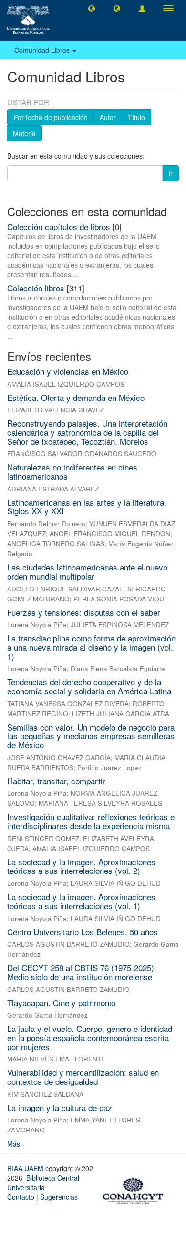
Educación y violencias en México (67, 371)
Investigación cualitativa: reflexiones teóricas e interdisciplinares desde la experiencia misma (91, 821)
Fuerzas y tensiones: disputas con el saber (83, 612)
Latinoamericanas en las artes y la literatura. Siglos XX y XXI (86, 506)
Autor (108, 117)
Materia (24, 133)
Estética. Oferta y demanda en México (76, 397)
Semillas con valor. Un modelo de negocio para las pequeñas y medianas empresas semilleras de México (91, 736)
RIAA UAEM (26, 1168)
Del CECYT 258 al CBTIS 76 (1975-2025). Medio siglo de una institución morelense (81, 971)
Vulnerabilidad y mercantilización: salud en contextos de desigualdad (83, 1076)
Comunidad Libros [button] (43, 50)
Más (13, 1144)
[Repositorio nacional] (136, 1189)
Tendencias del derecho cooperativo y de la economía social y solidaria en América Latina (89, 686)
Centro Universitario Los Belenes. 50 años (82, 932)
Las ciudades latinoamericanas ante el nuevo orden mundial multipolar (87, 571)
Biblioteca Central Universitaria (43, 1182)
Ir (170, 173)
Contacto (20, 1196)
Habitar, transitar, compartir (56, 781)
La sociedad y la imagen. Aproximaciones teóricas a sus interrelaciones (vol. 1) (81, 901)
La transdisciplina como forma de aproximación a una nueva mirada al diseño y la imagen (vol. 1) (91, 646)
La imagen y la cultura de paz (59, 1107)
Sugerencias (59, 1196)
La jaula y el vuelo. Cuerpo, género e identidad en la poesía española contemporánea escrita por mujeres (89, 1037)
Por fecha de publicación (50, 117)
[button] (91, 8)
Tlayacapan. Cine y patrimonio (61, 1003)
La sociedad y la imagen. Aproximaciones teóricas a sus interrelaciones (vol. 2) (81, 866)
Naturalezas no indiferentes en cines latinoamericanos (72, 471)
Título (136, 117)
